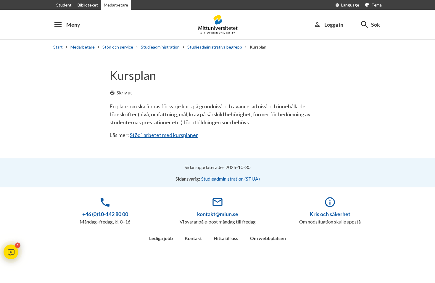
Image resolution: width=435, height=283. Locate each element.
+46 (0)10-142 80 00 (105, 214)
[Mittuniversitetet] (217, 24)
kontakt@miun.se (217, 214)
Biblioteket (88, 4)
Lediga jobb (161, 238)
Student (64, 4)
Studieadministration (160, 46)
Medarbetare (116, 4)
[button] (11, 252)
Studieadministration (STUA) (230, 178)
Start (58, 46)
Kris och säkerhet (330, 214)
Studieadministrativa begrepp (214, 46)
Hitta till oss (226, 238)
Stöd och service (117, 46)
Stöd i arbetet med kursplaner (164, 135)
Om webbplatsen (268, 238)
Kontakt (193, 238)
